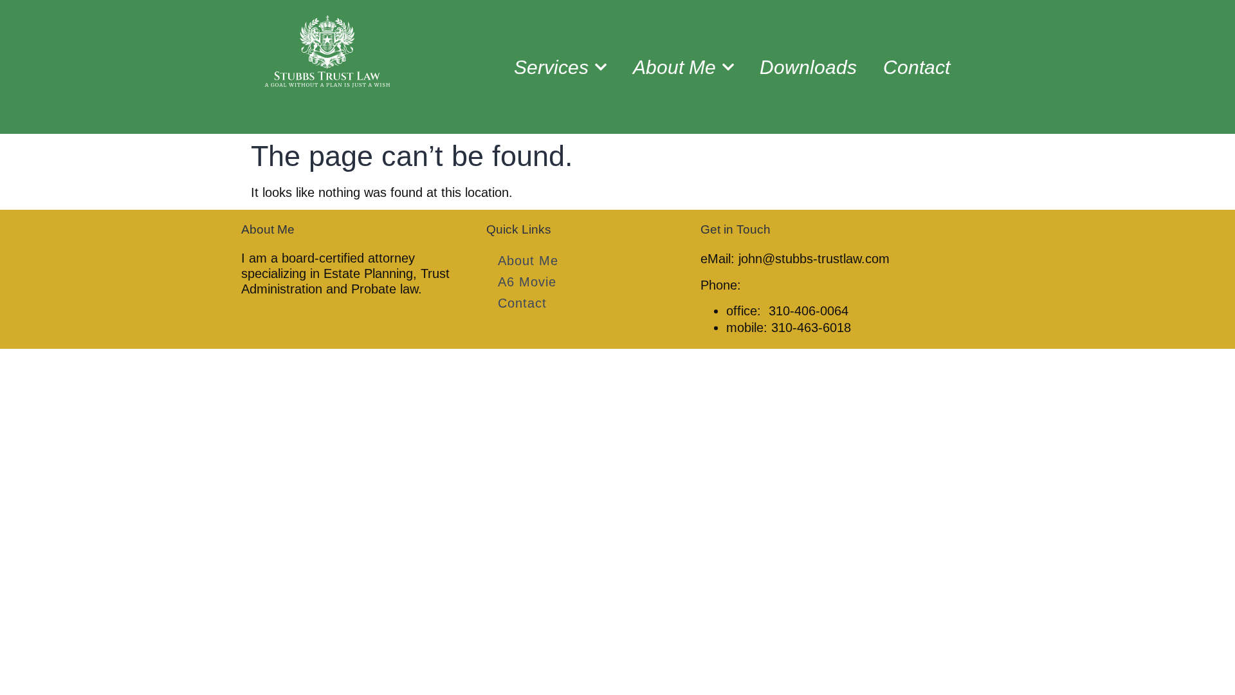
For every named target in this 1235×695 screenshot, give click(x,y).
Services (551, 67)
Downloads (808, 67)
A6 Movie (527, 282)
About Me (674, 67)
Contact (916, 67)
